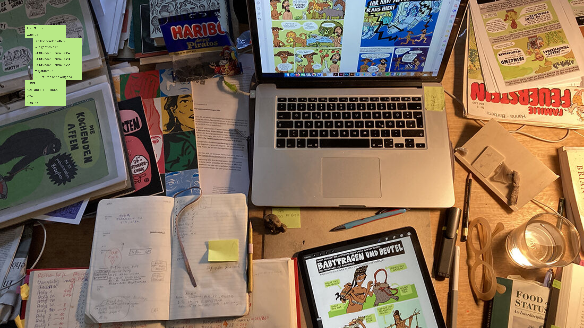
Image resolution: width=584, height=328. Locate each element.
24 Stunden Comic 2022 (52, 65)
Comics (32, 35)
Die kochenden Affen (50, 41)
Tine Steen (35, 28)
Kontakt (33, 103)
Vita (30, 96)
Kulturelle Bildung (42, 90)
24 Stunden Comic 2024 (52, 53)
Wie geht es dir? (46, 47)
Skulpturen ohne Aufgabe (53, 77)
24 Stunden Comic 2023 (52, 59)
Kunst (32, 83)
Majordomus (44, 71)
